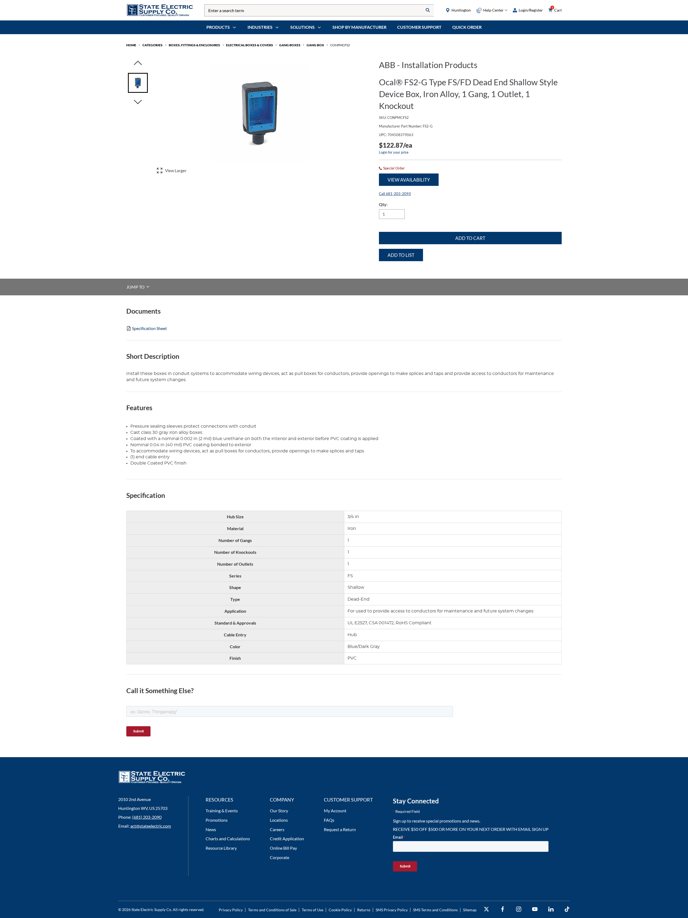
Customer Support (419, 27)
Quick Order (467, 27)
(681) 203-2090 (147, 817)
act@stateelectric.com (150, 825)
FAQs (329, 820)
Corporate (279, 857)
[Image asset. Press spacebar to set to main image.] (138, 83)
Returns (363, 910)
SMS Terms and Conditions (435, 910)
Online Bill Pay (283, 847)
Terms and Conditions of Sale (272, 910)
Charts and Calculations (228, 838)
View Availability (409, 180)
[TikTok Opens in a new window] (567, 909)
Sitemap (469, 910)
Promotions (217, 820)
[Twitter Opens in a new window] (486, 909)
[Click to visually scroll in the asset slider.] (137, 63)
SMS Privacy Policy (392, 910)
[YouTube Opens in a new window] (535, 909)
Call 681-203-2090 (395, 194)
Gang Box (315, 45)
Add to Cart (470, 238)
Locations (279, 820)
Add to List (401, 255)
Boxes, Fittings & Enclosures (194, 45)
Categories (152, 45)
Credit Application (287, 838)
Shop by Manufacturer (359, 27)
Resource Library (221, 847)
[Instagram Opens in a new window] (518, 909)
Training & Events (222, 810)
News (211, 829)
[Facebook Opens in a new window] (502, 909)
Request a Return (340, 829)
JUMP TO (135, 286)
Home (131, 45)
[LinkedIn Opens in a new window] (551, 909)
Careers (277, 829)
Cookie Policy (340, 910)
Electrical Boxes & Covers (249, 45)
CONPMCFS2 (340, 45)
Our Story (279, 810)
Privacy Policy (231, 910)
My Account (335, 810)
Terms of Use (312, 910)
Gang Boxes (289, 45)
